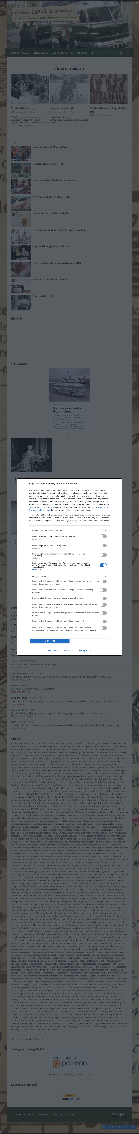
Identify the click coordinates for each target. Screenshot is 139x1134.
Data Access (69, 650)
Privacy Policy (85, 650)
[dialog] (69, 567)
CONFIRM (50, 641)
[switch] (103, 536)
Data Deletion (54, 650)
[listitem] (69, 530)
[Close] (116, 483)
